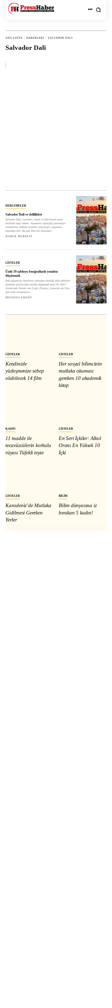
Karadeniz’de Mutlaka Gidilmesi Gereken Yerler (28, 513)
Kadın (10, 428)
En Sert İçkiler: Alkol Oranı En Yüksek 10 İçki (80, 445)
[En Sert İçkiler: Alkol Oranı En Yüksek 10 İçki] (83, 408)
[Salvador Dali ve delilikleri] (91, 220)
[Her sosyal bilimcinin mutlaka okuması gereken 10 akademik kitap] (83, 334)
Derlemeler (15, 205)
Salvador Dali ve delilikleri (23, 214)
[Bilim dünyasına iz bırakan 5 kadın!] (83, 476)
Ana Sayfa (14, 37)
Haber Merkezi (18, 236)
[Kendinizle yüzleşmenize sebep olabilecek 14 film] (29, 334)
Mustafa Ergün (18, 297)
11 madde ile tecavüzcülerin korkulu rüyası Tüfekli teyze (28, 445)
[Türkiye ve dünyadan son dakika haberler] (31, 8)
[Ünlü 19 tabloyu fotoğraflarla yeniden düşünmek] (91, 279)
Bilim (63, 495)
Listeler (12, 262)
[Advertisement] (56, 132)
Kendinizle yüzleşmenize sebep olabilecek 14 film (24, 371)
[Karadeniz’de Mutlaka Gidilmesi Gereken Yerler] (29, 476)
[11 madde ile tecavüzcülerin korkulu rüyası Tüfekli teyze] (29, 408)
